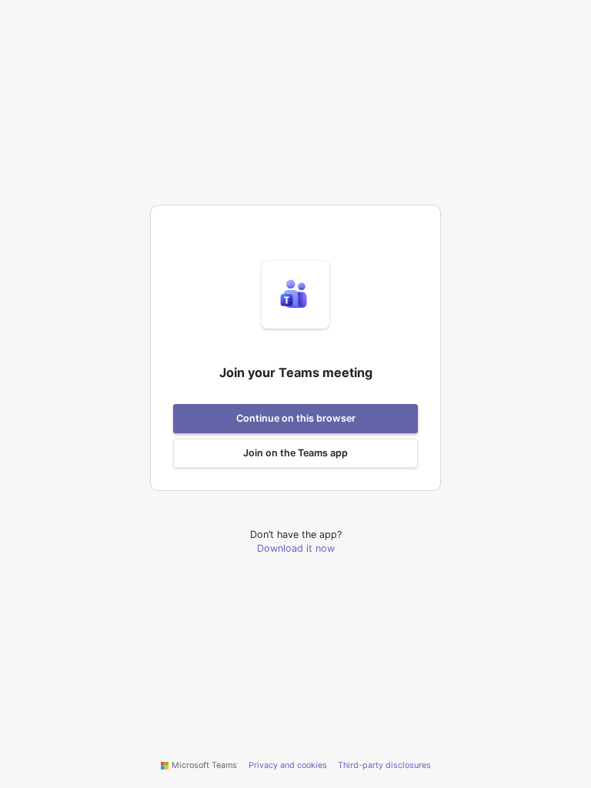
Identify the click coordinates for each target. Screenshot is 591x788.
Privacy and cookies (288, 765)
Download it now (296, 548)
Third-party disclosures (384, 765)
